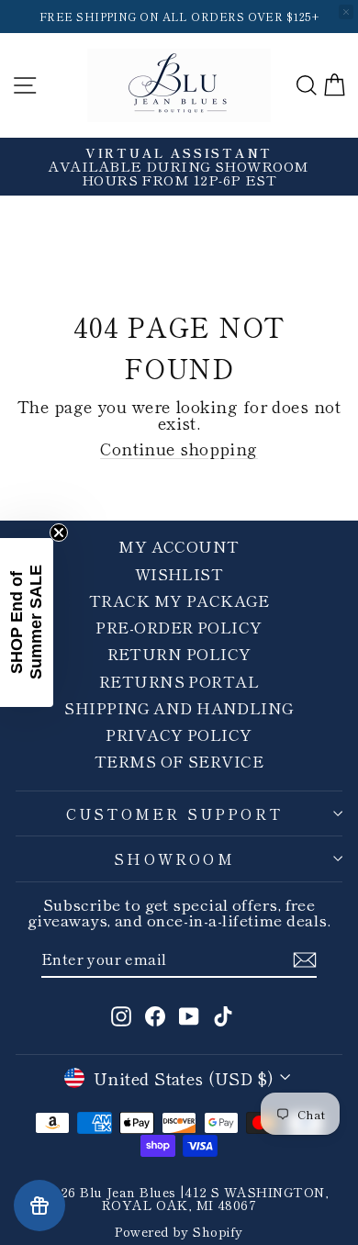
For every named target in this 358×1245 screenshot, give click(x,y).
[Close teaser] (59, 532)
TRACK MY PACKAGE (179, 600)
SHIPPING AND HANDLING (178, 707)
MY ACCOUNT (179, 545)
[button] (26, 622)
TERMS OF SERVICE (179, 760)
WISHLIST (179, 573)
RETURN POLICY (179, 653)
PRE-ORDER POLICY (178, 626)
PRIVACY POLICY (179, 734)
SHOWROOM (174, 858)
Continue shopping (179, 448)
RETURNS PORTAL (179, 680)
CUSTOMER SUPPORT (174, 813)
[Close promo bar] (346, 12)
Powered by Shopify (178, 1231)
